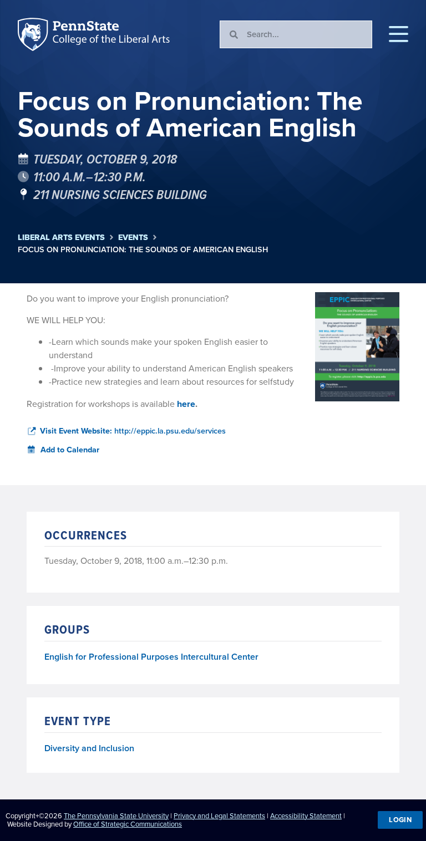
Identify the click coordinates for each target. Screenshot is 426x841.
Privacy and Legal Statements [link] (219, 816)
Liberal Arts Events (61, 237)
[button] (398, 34)
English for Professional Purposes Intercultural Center (151, 657)
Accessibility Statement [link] (306, 816)
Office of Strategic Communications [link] (127, 824)
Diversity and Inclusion (89, 748)
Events (133, 237)
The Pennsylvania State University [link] (116, 816)
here (186, 403)
